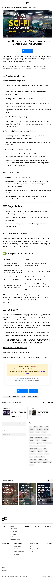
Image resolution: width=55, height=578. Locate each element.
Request (7, 576)
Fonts (11, 561)
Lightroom (39, 443)
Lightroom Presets (15, 539)
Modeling (32, 445)
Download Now (27, 51)
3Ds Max (37, 526)
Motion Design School (40, 445)
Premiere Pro (32, 454)
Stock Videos (17, 549)
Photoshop (40, 451)
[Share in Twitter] (46, 402)
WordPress (4, 565)
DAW (31, 551)
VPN (18, 380)
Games (29, 561)
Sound (42, 456)
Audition (31, 432)
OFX (40, 448)
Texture (40, 459)
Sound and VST (34, 543)
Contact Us (24, 576)
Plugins (13, 416)
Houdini (31, 440)
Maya (45, 443)
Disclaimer (12, 576)
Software (37, 456)
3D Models (17, 554)
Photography (32, 451)
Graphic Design (38, 437)
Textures (16, 557)
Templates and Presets (36, 549)
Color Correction (33, 434)
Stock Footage (33, 459)
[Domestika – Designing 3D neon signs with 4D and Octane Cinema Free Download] (45, 494)
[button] (3, 2)
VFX (39, 462)
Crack (49, 434)
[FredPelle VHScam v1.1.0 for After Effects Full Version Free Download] (15, 413)
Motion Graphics (33, 448)
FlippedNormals (16, 396)
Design (31, 437)
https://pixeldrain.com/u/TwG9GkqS (15, 348)
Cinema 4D (44, 432)
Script (31, 456)
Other (14, 565)
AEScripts (32, 429)
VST (50, 462)
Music (38, 561)
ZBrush (31, 465)
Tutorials (4, 402)
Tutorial (29, 396)
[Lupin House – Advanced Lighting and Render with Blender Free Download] (27, 494)
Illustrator (37, 440)
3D (4, 396)
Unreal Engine (36, 396)
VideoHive (44, 462)
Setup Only (34, 391)
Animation (46, 429)
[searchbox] (10, 424)
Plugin (46, 451)
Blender (8, 396)
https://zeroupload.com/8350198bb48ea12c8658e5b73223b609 (25, 357)
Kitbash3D (32, 443)
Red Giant (40, 454)
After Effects (39, 429)
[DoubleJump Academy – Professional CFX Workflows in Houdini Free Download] (10, 494)
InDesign (44, 440)
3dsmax (35, 426)
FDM (22, 380)
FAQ (26, 378)
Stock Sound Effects (19, 551)
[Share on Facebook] (43, 402)
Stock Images (17, 546)
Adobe (46, 426)
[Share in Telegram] (49, 402)
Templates (4, 570)
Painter (45, 448)
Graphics (23, 396)
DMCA (16, 576)
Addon (41, 426)
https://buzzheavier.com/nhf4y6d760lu (16, 352)
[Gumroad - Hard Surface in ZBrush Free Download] (40, 413)
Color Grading (42, 434)
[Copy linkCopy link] (51, 402)
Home (3, 7)
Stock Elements (18, 543)
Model (49, 443)
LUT (3, 561)
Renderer (46, 454)
